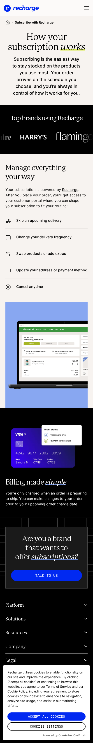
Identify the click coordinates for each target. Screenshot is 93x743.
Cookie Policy (17, 691)
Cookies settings (46, 726)
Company (15, 646)
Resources (16, 633)
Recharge (70, 189)
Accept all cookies (46, 716)
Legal (10, 660)
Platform (14, 605)
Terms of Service (58, 686)
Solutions (15, 619)
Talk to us (46, 575)
